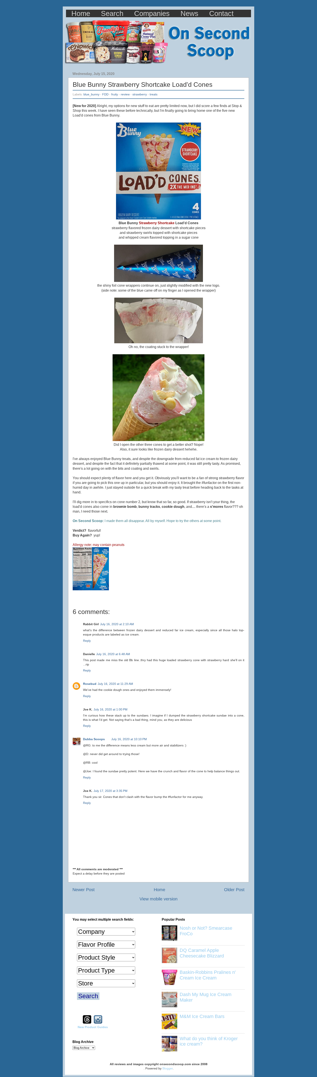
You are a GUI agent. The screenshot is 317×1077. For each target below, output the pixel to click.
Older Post (234, 889)
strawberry (139, 94)
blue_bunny (91, 94)
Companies (152, 13)
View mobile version (158, 899)
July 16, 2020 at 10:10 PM (129, 739)
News (189, 13)
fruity (114, 94)
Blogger (167, 1068)
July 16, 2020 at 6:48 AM (113, 654)
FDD (105, 94)
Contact (221, 13)
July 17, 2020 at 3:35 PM (110, 791)
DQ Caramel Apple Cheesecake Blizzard (202, 953)
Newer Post (83, 889)
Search (112, 13)
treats (153, 94)
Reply (87, 640)
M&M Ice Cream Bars (202, 1016)
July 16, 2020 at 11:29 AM (115, 683)
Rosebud (89, 683)
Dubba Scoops (94, 739)
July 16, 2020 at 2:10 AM (117, 624)
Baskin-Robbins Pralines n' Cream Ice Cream (208, 975)
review (125, 94)
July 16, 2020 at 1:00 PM (110, 709)
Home (80, 13)
